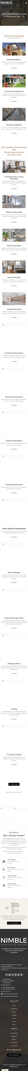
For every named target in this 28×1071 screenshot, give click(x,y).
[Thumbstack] (9, 974)
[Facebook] (12, 974)
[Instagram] (15, 974)
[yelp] (18, 974)
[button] (26, 3)
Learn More (14, 68)
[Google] (6, 974)
